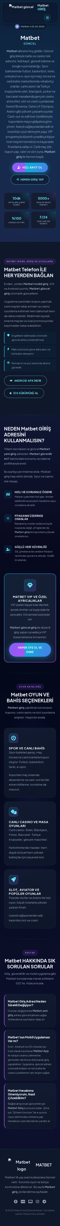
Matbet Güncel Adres (34, 1214)
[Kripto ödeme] (16, 1201)
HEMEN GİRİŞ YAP (32, 179)
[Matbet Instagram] (37, 1201)
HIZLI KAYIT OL (32, 167)
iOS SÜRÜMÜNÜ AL (25, 393)
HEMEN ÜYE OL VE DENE (30, 649)
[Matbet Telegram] (44, 1201)
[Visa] (23, 1201)
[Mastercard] (30, 1201)
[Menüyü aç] (47, 17)
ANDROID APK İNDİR (27, 380)
